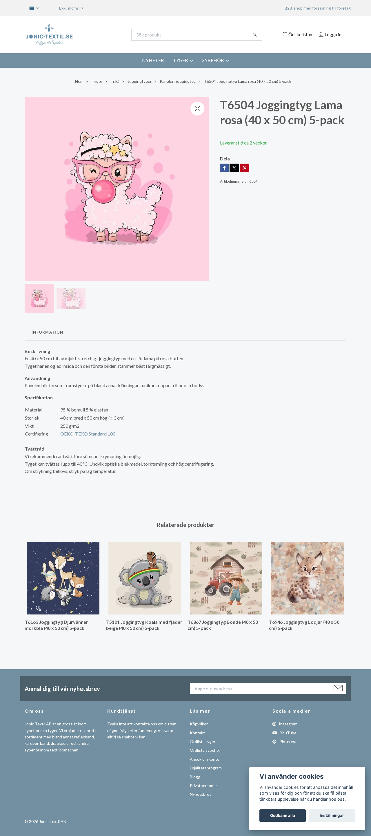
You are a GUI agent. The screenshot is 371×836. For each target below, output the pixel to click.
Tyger (97, 81)
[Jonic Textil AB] (105, 35)
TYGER (180, 60)
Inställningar (332, 815)
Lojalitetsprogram (206, 767)
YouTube (288, 732)
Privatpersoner (203, 785)
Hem (79, 81)
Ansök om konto (204, 759)
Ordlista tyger (202, 741)
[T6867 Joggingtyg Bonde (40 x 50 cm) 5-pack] (226, 578)
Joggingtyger (140, 81)
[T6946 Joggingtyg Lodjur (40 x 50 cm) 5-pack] (307, 578)
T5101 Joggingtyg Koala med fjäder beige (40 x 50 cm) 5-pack (144, 625)
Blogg (195, 776)
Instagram (287, 723)
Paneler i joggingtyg (178, 81)
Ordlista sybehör (205, 750)
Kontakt (197, 732)
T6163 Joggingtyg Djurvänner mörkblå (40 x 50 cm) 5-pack (56, 625)
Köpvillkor (199, 723)
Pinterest (288, 741)
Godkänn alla (282, 815)
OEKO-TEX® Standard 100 (87, 433)
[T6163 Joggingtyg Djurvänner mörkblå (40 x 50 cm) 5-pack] (63, 578)
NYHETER (153, 60)
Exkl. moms (69, 8)
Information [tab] (47, 332)
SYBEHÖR (213, 60)
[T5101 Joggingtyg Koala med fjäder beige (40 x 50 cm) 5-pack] (144, 578)
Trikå (114, 81)
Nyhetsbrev (200, 794)
